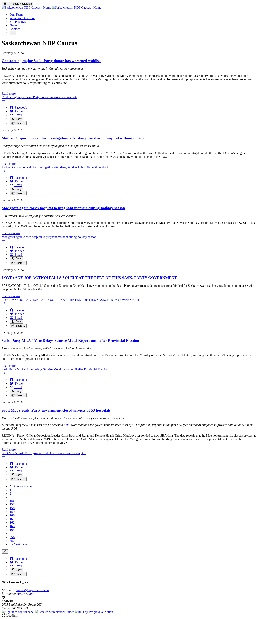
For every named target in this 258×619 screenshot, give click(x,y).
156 (12, 500)
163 (12, 526)
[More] (13, 33)
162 (12, 522)
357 (12, 540)
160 (12, 515)
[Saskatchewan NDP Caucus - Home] (51, 7)
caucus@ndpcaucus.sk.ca (32, 590)
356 (12, 537)
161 (12, 519)
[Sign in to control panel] (18, 612)
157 (12, 504)
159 (12, 511)
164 (12, 529)
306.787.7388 (25, 593)
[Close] (5, 551)
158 (12, 508)
